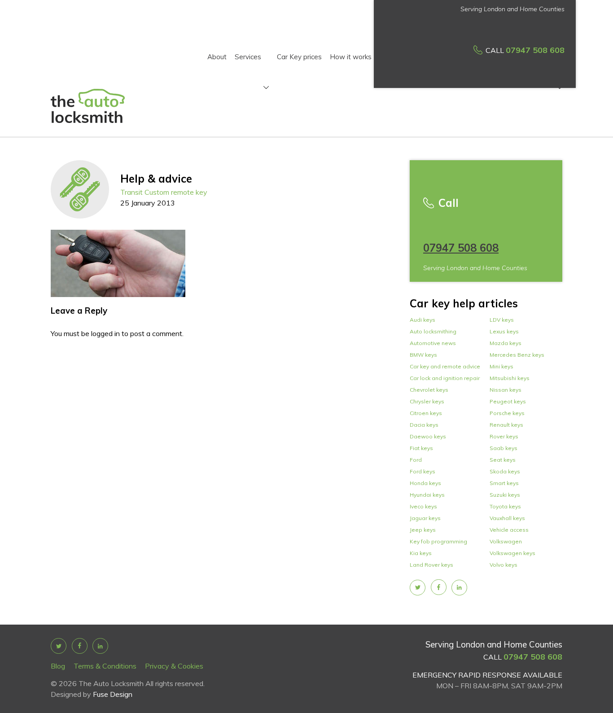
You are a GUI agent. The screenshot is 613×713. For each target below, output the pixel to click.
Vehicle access (509, 529)
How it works (351, 57)
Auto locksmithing (433, 331)
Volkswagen (506, 541)
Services (248, 57)
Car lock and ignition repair (445, 378)
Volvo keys (503, 564)
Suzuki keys (505, 494)
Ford (416, 459)
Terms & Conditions (105, 665)
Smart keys (504, 483)
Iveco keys (423, 506)
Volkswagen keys (512, 553)
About (217, 57)
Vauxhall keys (507, 518)
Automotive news (433, 343)
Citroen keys (426, 413)
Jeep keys (423, 529)
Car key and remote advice (445, 366)
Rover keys (504, 436)
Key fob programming (438, 541)
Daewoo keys (428, 436)
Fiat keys (421, 448)
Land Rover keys (431, 564)
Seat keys (503, 459)
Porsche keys (507, 413)
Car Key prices (299, 57)
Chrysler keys (427, 401)
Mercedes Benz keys (517, 354)
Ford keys (422, 471)
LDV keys (502, 319)
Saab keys (503, 448)
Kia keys (421, 553)
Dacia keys (424, 424)
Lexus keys (504, 331)
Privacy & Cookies (174, 665)
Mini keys (501, 366)
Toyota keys (505, 506)
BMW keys (423, 354)
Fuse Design (112, 694)
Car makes (538, 57)
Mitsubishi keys (510, 378)
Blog (58, 665)
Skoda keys (505, 471)
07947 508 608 (535, 50)
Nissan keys (505, 389)
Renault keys (506, 424)
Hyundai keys (427, 494)
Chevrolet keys (429, 389)
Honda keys (425, 483)
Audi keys (422, 319)
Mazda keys (505, 343)
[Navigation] (265, 88)
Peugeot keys (508, 401)
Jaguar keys (425, 518)
